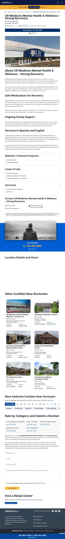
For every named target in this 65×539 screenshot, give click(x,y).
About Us (38, 520)
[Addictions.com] (5, 12)
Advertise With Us (41, 526)
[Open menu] (62, 2)
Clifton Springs (51, 408)
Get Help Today (32, 535)
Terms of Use (39, 531)
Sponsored (44, 7)
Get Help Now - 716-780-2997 (32, 30)
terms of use (41, 483)
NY (13, 23)
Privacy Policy (49, 531)
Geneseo (28, 408)
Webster (9, 408)
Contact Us (39, 517)
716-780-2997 (34, 246)
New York (20, 12)
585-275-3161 (9, 26)
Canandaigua (38, 408)
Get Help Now (23, 7)
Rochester (28, 12)
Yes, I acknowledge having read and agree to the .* (26, 483)
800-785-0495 (34, 7)
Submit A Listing (40, 523)
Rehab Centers (12, 12)
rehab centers (29, 500)
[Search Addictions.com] (57, 2)
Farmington (18, 408)
